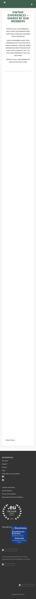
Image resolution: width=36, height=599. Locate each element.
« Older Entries (10, 440)
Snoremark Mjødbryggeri (16, 181)
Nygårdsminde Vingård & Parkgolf (17, 409)
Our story (5, 461)
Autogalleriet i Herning (16, 353)
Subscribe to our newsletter (11, 474)
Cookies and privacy (8, 487)
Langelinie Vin (16, 84)
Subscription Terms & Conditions (12, 497)
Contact (4, 467)
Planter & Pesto (17, 321)
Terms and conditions (9, 494)
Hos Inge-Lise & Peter (17, 217)
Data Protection (7, 490)
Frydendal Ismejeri (13, 111)
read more (10, 95)
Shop (3, 470)
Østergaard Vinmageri (14, 251)
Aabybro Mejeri (17, 282)
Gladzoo (12, 143)
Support (4, 464)
